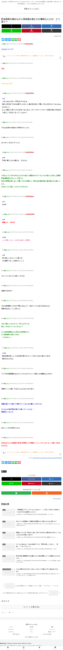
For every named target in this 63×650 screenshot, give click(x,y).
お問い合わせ (16, 634)
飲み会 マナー (52, 631)
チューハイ (52, 629)
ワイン (31, 629)
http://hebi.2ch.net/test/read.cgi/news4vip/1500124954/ (47, 458)
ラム (31, 631)
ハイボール (11, 631)
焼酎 (52, 627)
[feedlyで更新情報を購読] (16, 493)
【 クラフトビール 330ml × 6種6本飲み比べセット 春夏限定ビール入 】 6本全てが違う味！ (30, 55)
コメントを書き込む (31, 607)
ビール (4, 471)
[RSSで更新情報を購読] (47, 493)
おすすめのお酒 (47, 634)
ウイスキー (11, 629)
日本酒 (31, 627)
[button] (51, 31)
